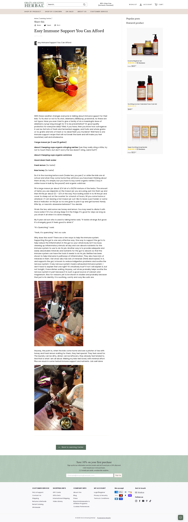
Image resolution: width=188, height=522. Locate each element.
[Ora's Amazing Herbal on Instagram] (136, 501)
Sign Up (118, 475)
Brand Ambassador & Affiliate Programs (81, 502)
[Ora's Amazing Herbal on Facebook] (140, 501)
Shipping (35, 498)
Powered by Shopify (104, 518)
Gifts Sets (57, 495)
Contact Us (36, 495)
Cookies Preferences (81, 506)
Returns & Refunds (39, 501)
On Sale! (70, 12)
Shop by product (32, 12)
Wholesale (36, 507)
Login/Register (99, 492)
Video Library (58, 501)
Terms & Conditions (101, 498)
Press (75, 498)
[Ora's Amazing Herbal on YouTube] (143, 501)
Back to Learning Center (72, 447)
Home (36, 18)
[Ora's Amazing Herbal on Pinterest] (147, 501)
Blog (75, 495)
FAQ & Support (37, 492)
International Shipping (61, 498)
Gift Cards (57, 492)
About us (82, 12)
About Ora (77, 492)
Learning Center (45, 18)
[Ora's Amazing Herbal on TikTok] (150, 501)
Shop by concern (53, 12)
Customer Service (99, 12)
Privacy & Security (101, 495)
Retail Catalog (37, 504)
